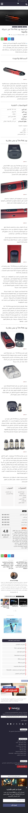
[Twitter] (9, 38)
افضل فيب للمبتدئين (21, 740)
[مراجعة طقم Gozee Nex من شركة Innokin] (14, 602)
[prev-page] (14, 611)
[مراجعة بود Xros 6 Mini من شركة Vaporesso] (23, 602)
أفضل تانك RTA (21, 662)
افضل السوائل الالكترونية (21, 751)
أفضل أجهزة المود (21, 651)
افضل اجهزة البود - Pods (21, 742)
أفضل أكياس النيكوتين (20, 673)
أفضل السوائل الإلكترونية (19, 666)
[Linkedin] (22, 724)
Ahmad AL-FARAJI (21, 34)
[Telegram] (10, 724)
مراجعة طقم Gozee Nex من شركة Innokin (14, 606)
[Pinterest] (5, 38)
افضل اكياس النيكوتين (21, 755)
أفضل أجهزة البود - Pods (19, 648)
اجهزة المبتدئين (15, 604)
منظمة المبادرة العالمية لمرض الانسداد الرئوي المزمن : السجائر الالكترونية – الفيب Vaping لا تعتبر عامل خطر (7, 565)
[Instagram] (15, 592)
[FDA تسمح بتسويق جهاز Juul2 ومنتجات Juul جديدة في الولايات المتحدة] (5, 602)
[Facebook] (12, 38)
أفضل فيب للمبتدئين (20, 644)
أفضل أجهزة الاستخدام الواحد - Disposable (16, 670)
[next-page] (15, 611)
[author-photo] (14, 575)
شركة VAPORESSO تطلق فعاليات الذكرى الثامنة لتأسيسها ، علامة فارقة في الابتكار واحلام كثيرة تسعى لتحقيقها (21, 565)
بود (26, 43)
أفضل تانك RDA (21, 659)
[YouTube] (8, 724)
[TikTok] (13, 724)
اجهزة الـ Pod (25, 604)
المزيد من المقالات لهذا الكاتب (10, 596)
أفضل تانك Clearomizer (19, 655)
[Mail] (13, 592)
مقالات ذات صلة (20, 596)
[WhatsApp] (2, 38)
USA (7, 604)
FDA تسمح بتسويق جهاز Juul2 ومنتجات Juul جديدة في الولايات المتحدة (5, 607)
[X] (11, 592)
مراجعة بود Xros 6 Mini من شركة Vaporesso (23, 606)
